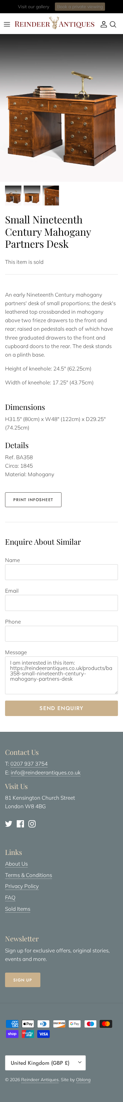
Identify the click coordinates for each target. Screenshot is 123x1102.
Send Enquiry (61, 708)
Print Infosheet (33, 500)
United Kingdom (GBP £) (40, 1063)
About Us (16, 863)
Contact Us (86, 9)
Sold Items (17, 908)
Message (16, 652)
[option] (61, 108)
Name (12, 560)
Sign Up (22, 980)
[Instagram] (32, 823)
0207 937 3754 (29, 763)
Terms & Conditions (28, 875)
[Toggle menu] (7, 24)
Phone (13, 621)
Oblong (83, 1079)
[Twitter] (8, 823)
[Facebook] (20, 823)
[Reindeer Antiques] (54, 23)
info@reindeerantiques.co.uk (45, 772)
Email (12, 590)
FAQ (10, 897)
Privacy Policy (22, 886)
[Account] (102, 24)
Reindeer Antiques (40, 1079)
